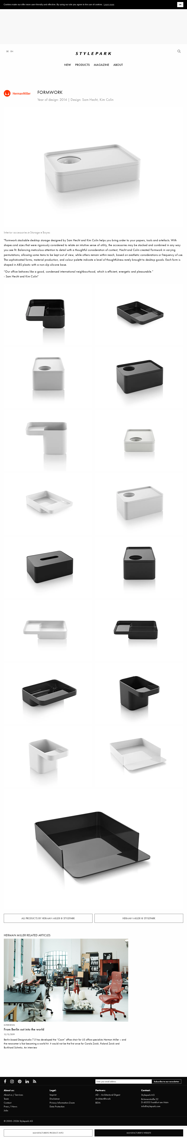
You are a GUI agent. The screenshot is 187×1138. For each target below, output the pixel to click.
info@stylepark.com (150, 1106)
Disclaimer (55, 1098)
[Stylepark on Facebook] (5, 1081)
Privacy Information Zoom (62, 1102)
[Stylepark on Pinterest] (19, 1081)
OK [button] (180, 5)
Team (6, 1098)
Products (82, 65)
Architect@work (103, 1098)
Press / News (10, 1106)
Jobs (6, 1110)
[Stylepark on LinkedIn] (27, 1081)
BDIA (97, 1102)
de (7, 51)
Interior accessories (15, 232)
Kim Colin (106, 99)
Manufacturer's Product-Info (48, 1133)
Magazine (101, 65)
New (67, 65)
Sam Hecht (90, 99)
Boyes (46, 232)
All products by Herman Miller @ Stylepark (48, 918)
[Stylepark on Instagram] (12, 1081)
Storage (35, 232)
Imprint (53, 1094)
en (12, 51)
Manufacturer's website (139, 1133)
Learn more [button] (109, 4)
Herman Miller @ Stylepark (139, 918)
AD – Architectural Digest (107, 1094)
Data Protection (57, 1106)
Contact (7, 1102)
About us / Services (13, 1094)
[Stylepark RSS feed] (34, 1081)
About (118, 65)
